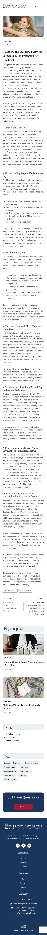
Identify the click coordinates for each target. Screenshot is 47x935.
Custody (7, 763)
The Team (23, 867)
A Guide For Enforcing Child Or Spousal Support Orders (11, 605)
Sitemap (23, 887)
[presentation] (23, 644)
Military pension (25, 590)
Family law (7, 41)
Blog (23, 879)
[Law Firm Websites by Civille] (23, 928)
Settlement (22, 775)
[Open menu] (41, 5)
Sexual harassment (10, 779)
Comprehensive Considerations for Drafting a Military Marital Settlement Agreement (36, 606)
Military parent (25, 771)
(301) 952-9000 (35, 6)
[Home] (23, 835)
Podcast (23, 883)
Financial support (10, 767)
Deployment (17, 763)
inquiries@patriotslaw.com (25, 904)
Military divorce (25, 767)
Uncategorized (12, 741)
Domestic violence (32, 763)
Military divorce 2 (10, 590)
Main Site (23, 863)
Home (23, 858)
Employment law (13, 734)
